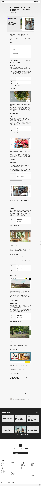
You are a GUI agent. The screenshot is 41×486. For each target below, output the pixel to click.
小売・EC (22, 468)
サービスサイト (12, 466)
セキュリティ (2, 468)
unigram (14, 49)
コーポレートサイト (13, 464)
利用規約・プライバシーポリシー (34, 476)
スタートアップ (22, 466)
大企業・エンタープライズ (23, 463)
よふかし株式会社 (15, 54)
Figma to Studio (3, 470)
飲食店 (21, 467)
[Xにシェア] (28, 393)
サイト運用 (2, 467)
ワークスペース (2, 469)
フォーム (1, 465)
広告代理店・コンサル (23, 465)
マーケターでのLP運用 (13, 473)
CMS (1, 464)
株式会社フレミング (15, 53)
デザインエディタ (2, 463)
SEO (1, 466)
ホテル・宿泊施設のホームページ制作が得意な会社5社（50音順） (19, 46)
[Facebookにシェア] (30, 393)
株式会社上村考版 (15, 50)
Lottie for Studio (3, 471)
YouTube (13, 482)
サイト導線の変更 (12, 474)
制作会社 (22, 464)
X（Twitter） (9, 482)
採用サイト (12, 465)
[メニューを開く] (39, 1)
